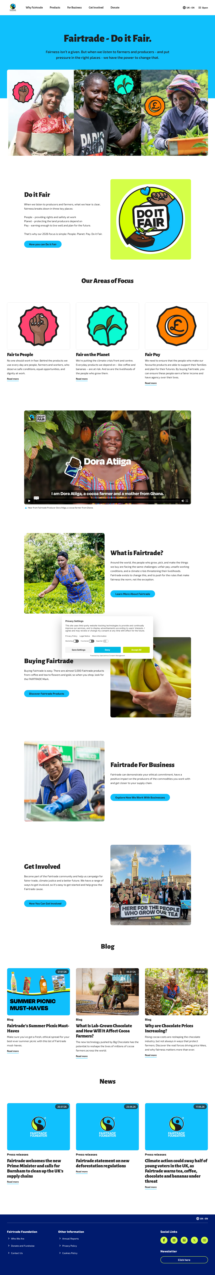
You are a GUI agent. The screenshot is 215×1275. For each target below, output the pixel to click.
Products (55, 7)
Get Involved (96, 7)
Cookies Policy (69, 1253)
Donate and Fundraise (23, 1245)
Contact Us (17, 1253)
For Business (74, 7)
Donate (115, 7)
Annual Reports (70, 1238)
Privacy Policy (69, 1245)
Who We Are (17, 1238)
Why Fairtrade (34, 7)
